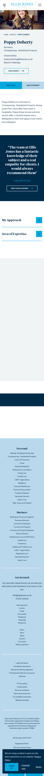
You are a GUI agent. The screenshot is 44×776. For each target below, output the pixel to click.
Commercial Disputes (22, 524)
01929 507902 (10, 56)
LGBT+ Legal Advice (22, 550)
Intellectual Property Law (22, 547)
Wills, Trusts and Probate (22, 503)
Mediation (22, 483)
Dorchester (22, 614)
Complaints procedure (22, 666)
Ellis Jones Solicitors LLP (14, 719)
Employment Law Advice (22, 470)
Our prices (22, 642)
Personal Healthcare (22, 486)
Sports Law (22, 500)
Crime (22, 463)
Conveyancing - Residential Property (20, 50)
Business (22, 512)
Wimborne (22, 623)
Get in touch (22, 577)
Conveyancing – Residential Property (22, 456)
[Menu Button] (40, 5)
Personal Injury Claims (22, 490)
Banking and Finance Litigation (22, 517)
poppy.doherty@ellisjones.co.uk (18, 59)
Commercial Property (22, 527)
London (22, 608)
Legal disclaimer (22, 663)
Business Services (22, 520)
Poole (22, 611)
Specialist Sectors (22, 496)
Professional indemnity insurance (22, 673)
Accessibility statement (22, 697)
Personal (22, 448)
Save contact (13, 71)
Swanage (16, 62)
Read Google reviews (19, 188)
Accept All (12, 767)
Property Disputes (22, 493)
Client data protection (22, 693)
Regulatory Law (22, 553)
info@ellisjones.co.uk (22, 595)
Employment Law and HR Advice (22, 537)
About (22, 630)
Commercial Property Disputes (22, 530)
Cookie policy (22, 687)
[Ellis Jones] (22, 5)
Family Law (22, 473)
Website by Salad (22, 700)
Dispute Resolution (22, 466)
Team (22, 633)
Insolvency (22, 544)
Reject (39, 767)
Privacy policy (22, 683)
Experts (13, 35)
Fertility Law (22, 476)
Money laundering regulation (22, 670)
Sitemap (22, 676)
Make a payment (22, 644)
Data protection (22, 534)
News (22, 636)
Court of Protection (22, 460)
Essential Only (26, 767)
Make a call (11, 85)
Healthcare (22, 540)
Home (6, 35)
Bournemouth (22, 605)
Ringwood (22, 617)
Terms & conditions (22, 690)
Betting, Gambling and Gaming (22, 453)
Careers (22, 639)
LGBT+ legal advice (22, 480)
